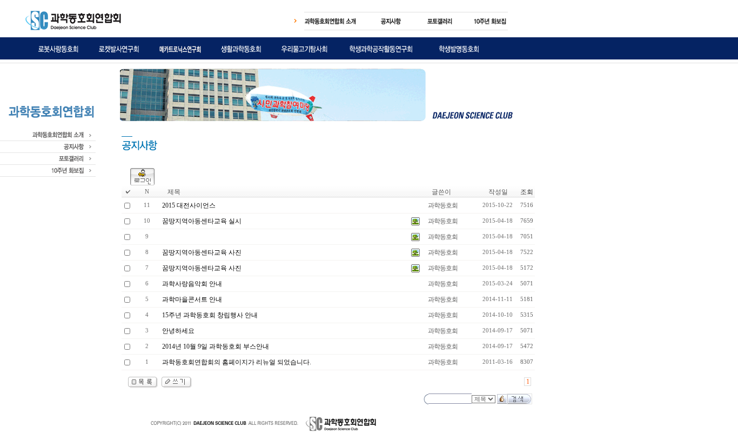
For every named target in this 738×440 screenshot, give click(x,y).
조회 (526, 192)
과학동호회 (443, 205)
